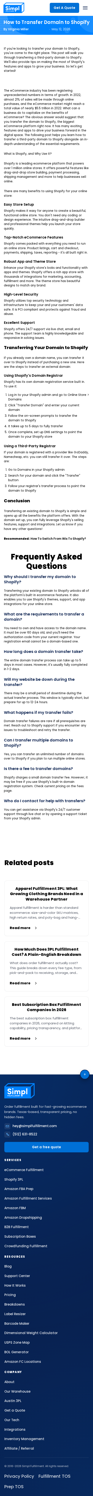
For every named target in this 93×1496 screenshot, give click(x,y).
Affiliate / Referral (19, 1448)
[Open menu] (85, 7)
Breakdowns (14, 1304)
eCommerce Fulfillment (24, 1170)
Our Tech (11, 1420)
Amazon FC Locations (22, 1361)
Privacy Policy (19, 1476)
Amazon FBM (15, 1208)
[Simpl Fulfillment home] (13, 8)
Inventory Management (24, 1439)
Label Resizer (15, 1314)
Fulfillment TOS (54, 1476)
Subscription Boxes (20, 1236)
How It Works (15, 1285)
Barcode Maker (16, 1323)
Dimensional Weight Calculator (31, 1333)
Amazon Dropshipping (23, 1217)
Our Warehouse (17, 1391)
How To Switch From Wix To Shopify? (58, 539)
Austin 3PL (12, 1401)
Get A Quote (64, 7)
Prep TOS (14, 1487)
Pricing (10, 1295)
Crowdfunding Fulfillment (25, 1246)
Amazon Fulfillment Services (28, 1198)
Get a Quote (14, 1410)
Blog (8, 1266)
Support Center (17, 1276)
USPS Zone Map (17, 1342)
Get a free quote (46, 1147)
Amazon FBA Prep (18, 1189)
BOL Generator (16, 1352)
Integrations (15, 1429)
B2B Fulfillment (16, 1227)
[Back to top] (85, 1074)
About (9, 1382)
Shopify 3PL (13, 1179)
